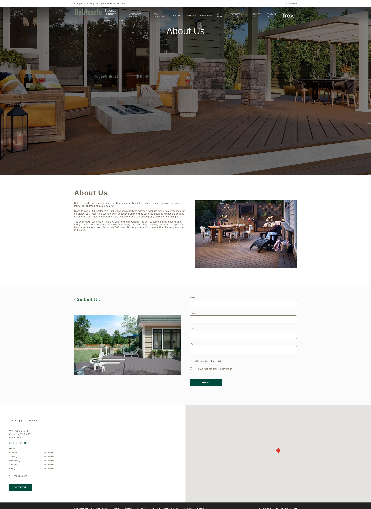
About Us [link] (256, 15)
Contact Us (20, 487)
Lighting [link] (191, 15)
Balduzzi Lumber (110, 12)
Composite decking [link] (135, 15)
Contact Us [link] (271, 15)
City (191, 344)
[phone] (11, 476)
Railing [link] (177, 15)
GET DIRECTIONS (19, 443)
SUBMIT (206, 382)
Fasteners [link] (206, 15)
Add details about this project (207, 361)
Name (192, 298)
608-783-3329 (291, 3)
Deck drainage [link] (159, 15)
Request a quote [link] (236, 15)
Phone (192, 313)
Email (192, 328)
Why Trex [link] (219, 15)
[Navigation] (204, 15)
